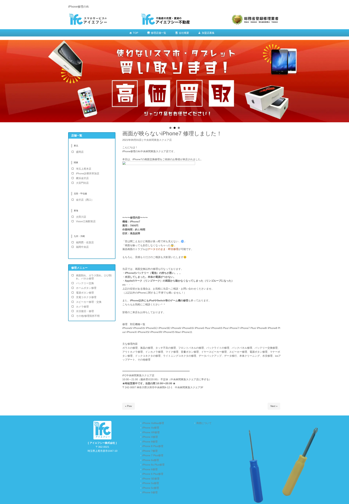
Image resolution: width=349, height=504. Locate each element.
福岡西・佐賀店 (85, 242)
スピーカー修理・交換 (88, 302)
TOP (135, 32)
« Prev (128, 406)
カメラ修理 (82, 306)
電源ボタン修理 (85, 292)
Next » (273, 406)
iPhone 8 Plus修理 (152, 446)
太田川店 (81, 217)
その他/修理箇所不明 (88, 316)
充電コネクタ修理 (86, 297)
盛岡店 (80, 152)
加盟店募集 (208, 32)
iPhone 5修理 (150, 492)
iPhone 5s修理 (150, 483)
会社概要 (184, 32)
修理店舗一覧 (158, 32)
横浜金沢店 (82, 178)
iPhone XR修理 (151, 432)
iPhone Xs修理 (150, 427)
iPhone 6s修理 (150, 460)
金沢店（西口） (85, 199)
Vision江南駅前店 (86, 221)
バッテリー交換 (85, 283)
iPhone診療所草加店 (87, 173)
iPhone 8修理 (150, 441)
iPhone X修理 (150, 437)
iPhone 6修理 (150, 469)
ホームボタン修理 (86, 288)
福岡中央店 (82, 247)
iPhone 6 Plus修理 (152, 474)
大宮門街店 (82, 183)
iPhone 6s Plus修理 (153, 464)
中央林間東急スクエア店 (158, 140)
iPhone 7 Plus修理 (152, 455)
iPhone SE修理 (150, 478)
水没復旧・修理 (85, 311)
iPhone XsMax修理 (153, 423)
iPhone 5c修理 (150, 488)
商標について (204, 423)
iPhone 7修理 (150, 451)
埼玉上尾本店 (83, 168)
